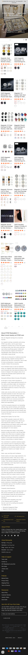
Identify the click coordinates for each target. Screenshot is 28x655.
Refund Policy (5, 578)
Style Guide (4, 599)
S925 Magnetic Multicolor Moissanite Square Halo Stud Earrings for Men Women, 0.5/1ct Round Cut (7, 162)
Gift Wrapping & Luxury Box (8, 564)
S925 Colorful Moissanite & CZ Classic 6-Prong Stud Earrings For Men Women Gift (19, 307)
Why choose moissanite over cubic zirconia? (12, 492)
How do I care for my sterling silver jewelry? (12, 503)
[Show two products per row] (26, 39)
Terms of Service (6, 585)
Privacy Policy (5, 580)
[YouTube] (14, 535)
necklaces (22, 626)
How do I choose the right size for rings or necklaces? (11, 496)
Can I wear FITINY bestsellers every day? (11, 499)
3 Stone (12, 547)
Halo (11, 542)
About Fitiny (5, 592)
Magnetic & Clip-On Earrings (10, 509)
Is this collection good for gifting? (9, 501)
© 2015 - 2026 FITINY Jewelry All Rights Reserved (14, 640)
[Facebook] (2, 535)
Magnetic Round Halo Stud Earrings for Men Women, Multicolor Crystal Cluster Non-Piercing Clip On (7, 229)
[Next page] (22, 326)
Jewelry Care (5, 568)
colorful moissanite (18, 629)
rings (3, 626)
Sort (10, 39)
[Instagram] (8, 535)
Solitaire (6, 547)
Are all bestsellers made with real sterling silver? (13, 494)
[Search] (24, 6)
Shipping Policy (5, 583)
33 (18, 326)
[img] (5, 64)
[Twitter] (5, 535)
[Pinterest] (11, 535)
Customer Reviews (6, 595)
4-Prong (8, 542)
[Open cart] (26, 6)
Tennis (8, 549)
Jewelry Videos (5, 597)
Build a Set (8, 552)
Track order (4, 559)
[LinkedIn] (18, 535)
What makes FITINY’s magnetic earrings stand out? (13, 491)
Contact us (4, 561)
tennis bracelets (17, 627)
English (20, 637)
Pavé (13, 545)
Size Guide (4, 566)
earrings (11, 626)
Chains (11, 549)
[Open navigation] (1, 6)
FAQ (3, 571)
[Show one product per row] (23, 39)
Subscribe (6, 618)
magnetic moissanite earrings (15, 631)
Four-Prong (9, 545)
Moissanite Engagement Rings (10, 507)
